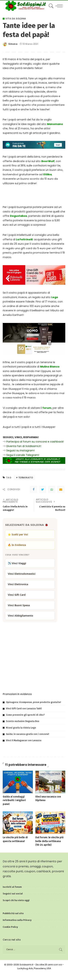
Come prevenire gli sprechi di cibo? (25, 714)
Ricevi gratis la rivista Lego (21, 727)
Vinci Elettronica (18, 584)
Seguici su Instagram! (20, 450)
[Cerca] (50, 5)
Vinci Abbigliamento (20, 615)
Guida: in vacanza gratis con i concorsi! (27, 734)
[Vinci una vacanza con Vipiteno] (50, 782)
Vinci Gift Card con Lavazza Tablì (24, 708)
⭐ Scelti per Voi (18, 534)
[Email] (60, 489)
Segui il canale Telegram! (22, 455)
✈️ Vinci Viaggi (17, 563)
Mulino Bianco (49, 366)
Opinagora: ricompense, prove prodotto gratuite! (33, 702)
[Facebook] (33, 489)
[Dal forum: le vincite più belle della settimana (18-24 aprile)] (50, 822)
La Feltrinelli (24, 239)
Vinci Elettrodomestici (21, 573)
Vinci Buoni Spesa (19, 605)
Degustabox (18, 216)
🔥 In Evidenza (17, 545)
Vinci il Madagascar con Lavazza (23, 740)
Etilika (47, 174)
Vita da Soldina (15, 19)
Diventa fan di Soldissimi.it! (23, 446)
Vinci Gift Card (17, 594)
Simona (12, 44)
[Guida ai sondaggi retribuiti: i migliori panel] (18, 782)
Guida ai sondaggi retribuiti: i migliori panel (14, 800)
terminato (25, 477)
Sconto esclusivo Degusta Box (22, 721)
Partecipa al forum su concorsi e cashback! (35, 441)
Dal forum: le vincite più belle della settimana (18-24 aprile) (49, 841)
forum (46, 408)
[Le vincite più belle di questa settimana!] (18, 822)
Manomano (55, 124)
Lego (54, 297)
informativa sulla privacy (47, 681)
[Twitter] (42, 489)
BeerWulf (48, 161)
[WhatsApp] (51, 489)
